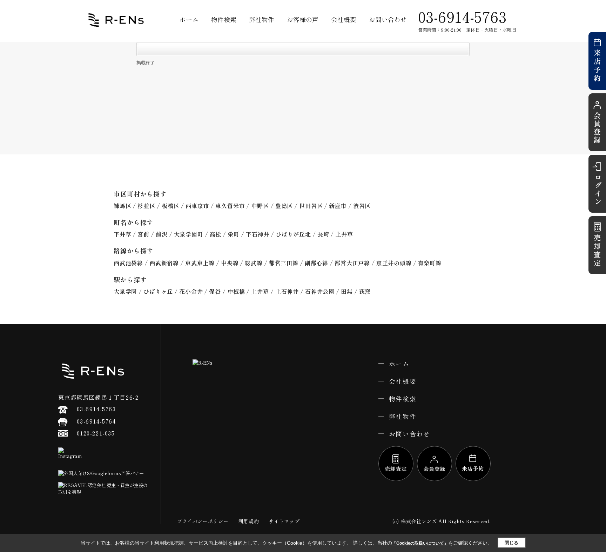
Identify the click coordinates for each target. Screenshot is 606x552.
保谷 (215, 291)
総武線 (253, 263)
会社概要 (343, 19)
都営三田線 (283, 263)
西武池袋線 (128, 263)
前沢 (162, 234)
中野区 (260, 205)
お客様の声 (302, 19)
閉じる (511, 542)
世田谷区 (311, 205)
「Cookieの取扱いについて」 (420, 543)
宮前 (143, 234)
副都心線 (316, 263)
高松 (216, 234)
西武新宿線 (164, 263)
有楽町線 (430, 263)
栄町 (234, 234)
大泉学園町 (188, 234)
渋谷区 (362, 205)
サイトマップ (284, 521)
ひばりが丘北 (293, 234)
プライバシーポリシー (203, 521)
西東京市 (197, 205)
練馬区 (122, 205)
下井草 (122, 234)
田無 (347, 291)
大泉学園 (125, 291)
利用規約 (248, 521)
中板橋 (236, 291)
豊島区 (284, 205)
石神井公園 (320, 291)
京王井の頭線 (394, 263)
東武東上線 (200, 263)
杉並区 (146, 205)
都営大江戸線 (352, 263)
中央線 (229, 263)
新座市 (337, 205)
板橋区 (170, 205)
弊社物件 (261, 19)
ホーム (189, 19)
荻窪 (365, 291)
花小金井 (191, 291)
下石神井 (257, 234)
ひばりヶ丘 (158, 291)
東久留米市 (230, 205)
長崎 (323, 234)
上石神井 (287, 291)
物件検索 (223, 19)
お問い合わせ (388, 19)
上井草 (344, 234)
